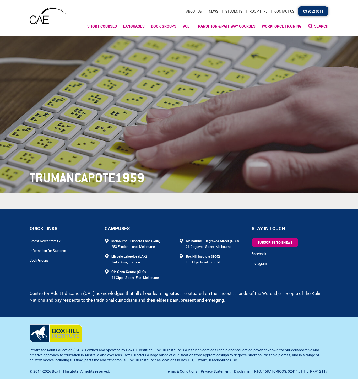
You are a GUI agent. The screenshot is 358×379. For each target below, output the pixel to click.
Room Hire (258, 11)
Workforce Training (282, 26)
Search (321, 26)
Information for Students (48, 250)
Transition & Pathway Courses (226, 26)
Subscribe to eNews (274, 242)
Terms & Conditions (181, 371)
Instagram (259, 263)
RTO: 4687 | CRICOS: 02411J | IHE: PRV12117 (291, 371)
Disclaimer (242, 371)
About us (194, 11)
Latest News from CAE (46, 241)
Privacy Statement (216, 371)
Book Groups (163, 26)
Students (233, 11)
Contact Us (284, 11)
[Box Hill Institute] (56, 340)
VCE (186, 26)
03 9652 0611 (313, 11)
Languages (134, 26)
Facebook (259, 253)
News (213, 11)
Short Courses (102, 26)
